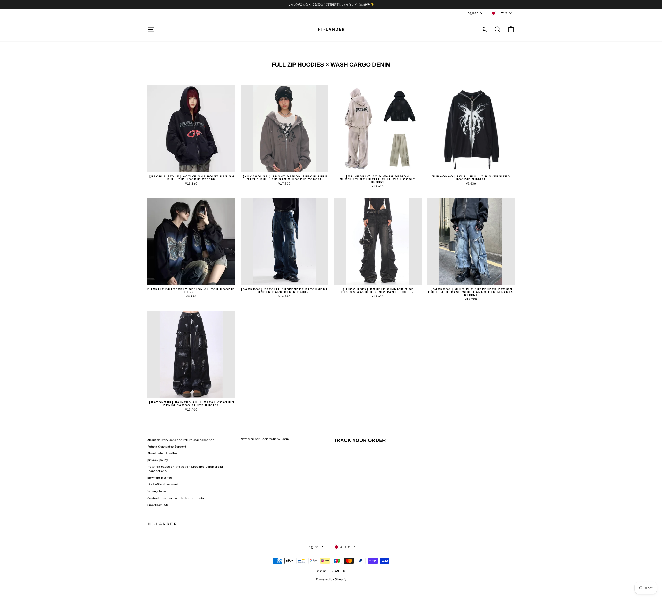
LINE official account (162, 484)
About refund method (163, 453)
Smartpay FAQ (157, 505)
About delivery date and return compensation (180, 440)
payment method (159, 477)
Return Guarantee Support (166, 446)
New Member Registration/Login (265, 439)
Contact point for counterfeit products (175, 498)
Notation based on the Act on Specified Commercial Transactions (185, 468)
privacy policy (157, 460)
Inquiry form (156, 491)
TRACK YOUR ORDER (360, 440)
